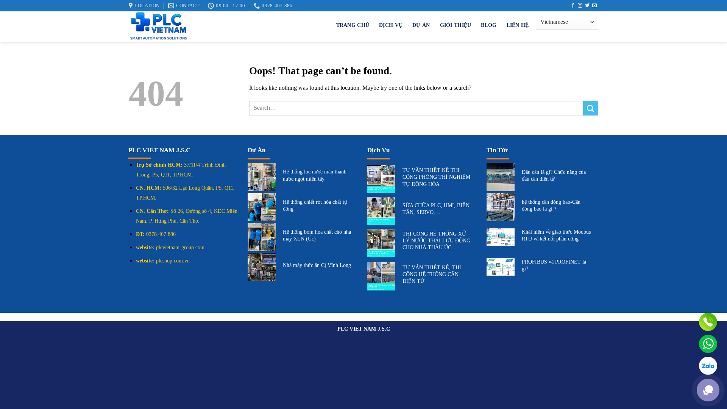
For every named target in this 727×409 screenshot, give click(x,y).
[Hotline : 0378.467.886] (708, 322)
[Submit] (590, 108)
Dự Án (421, 25)
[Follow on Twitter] (587, 5)
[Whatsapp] (708, 344)
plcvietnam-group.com (180, 247)
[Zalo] (708, 366)
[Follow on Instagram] (580, 5)
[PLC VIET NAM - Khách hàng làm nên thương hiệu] (210, 26)
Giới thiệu (455, 25)
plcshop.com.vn (173, 261)
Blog (488, 25)
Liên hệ (518, 25)
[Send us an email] (594, 5)
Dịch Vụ (391, 25)
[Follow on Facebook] (573, 5)
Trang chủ (353, 25)
